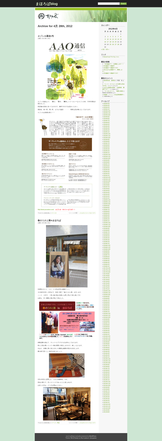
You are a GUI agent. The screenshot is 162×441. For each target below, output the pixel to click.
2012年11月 (106, 383)
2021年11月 (106, 179)
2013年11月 (106, 361)
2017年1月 (106, 289)
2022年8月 (106, 162)
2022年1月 (106, 175)
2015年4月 (106, 328)
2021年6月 (106, 188)
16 (105, 42)
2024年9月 (106, 116)
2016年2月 (106, 309)
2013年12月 (106, 359)
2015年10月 (106, 317)
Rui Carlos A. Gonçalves (89, 438)
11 (110, 39)
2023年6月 (106, 145)
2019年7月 (106, 232)
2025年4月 (106, 103)
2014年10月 (106, 340)
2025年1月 (106, 109)
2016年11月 (106, 292)
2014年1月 (106, 357)
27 (115, 44)
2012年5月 (106, 395)
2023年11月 (106, 135)
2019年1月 (106, 243)
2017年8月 (106, 275)
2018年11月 (106, 247)
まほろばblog (47, 4)
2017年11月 (106, 270)
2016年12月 (106, 291)
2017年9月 (106, 273)
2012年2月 (106, 400)
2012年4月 (106, 396)
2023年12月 (106, 133)
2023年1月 (106, 152)
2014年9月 (106, 342)
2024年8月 (106, 118)
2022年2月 (106, 173)
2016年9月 (106, 296)
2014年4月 (106, 351)
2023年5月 (106, 147)
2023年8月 (106, 141)
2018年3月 (106, 262)
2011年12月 (106, 404)
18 (110, 42)
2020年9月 (106, 205)
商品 (58, 422)
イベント (54, 422)
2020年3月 (106, 217)
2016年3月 (106, 308)
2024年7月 (106, 120)
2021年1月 (106, 198)
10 (108, 39)
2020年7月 (106, 209)
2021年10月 (106, 181)
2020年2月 (106, 219)
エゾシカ (54, 213)
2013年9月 (106, 364)
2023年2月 (106, 150)
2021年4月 (106, 192)
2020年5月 (106, 213)
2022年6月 (106, 166)
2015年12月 (106, 313)
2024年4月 (106, 126)
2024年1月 (106, 132)
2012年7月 (106, 391)
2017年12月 (106, 268)
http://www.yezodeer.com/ (46, 209)
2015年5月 (106, 326)
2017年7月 (106, 277)
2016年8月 (106, 298)
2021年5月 (106, 190)
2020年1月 (106, 221)
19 (113, 42)
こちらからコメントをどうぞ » (87, 213)
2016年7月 (106, 300)
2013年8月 (106, 366)
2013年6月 (106, 370)
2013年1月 (106, 379)
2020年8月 (106, 207)
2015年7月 (106, 323)
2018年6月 (106, 256)
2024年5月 (106, 124)
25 (110, 44)
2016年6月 (106, 302)
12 (113, 39)
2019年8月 (106, 230)
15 (121, 39)
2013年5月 (106, 372)
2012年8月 (106, 389)
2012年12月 (106, 381)
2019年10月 (106, 226)
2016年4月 (106, 306)
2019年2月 (106, 241)
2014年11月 (106, 338)
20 (115, 42)
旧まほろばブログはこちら (111, 56)
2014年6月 (106, 347)
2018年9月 (106, 251)
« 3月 (103, 49)
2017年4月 (106, 283)
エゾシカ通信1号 (46, 36)
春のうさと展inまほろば (49, 220)
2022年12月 (106, 154)
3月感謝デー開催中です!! (110, 67)
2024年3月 (106, 128)
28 (118, 44)
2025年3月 (106, 105)
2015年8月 (106, 321)
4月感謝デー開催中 (109, 66)
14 (118, 39)
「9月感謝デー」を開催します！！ (113, 64)
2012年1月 (106, 402)
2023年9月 (106, 139)
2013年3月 (106, 376)
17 (108, 42)
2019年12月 (106, 222)
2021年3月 (106, 194)
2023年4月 (106, 149)
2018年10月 (106, 249)
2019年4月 (106, 238)
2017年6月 (106, 279)
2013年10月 (106, 362)
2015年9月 (106, 319)
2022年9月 (106, 160)
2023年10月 (106, 137)
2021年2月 (106, 196)
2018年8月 (106, 253)
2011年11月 (106, 406)
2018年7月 (106, 255)
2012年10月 (106, 385)
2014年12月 (106, 336)
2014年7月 (106, 345)
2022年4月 (106, 169)
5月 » (107, 49)
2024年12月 (106, 111)
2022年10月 (106, 158)
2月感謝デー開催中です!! (110, 73)
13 (115, 39)
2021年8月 (106, 185)
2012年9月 (106, 387)
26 (113, 44)
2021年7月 (106, 186)
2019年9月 (106, 228)
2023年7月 (106, 143)
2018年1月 (106, 266)
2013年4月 (106, 374)
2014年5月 (106, 349)
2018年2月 (106, 264)
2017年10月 (106, 272)
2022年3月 (106, 171)
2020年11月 (106, 202)
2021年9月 (106, 183)
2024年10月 (106, 115)
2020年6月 (106, 211)
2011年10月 (106, 408)
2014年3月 (106, 353)
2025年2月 (106, 107)
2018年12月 (106, 245)
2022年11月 (106, 156)
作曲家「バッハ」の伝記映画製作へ (113, 94)
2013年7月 (106, 368)
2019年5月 (106, 236)
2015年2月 (106, 332)
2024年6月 (106, 122)
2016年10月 (106, 294)
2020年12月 (106, 200)
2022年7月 (106, 164)
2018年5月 (106, 258)
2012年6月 (106, 393)
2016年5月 (106, 304)
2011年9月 (106, 410)
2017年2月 (106, 287)
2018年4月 (106, 260)
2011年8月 (106, 412)
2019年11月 (106, 224)
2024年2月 (106, 130)
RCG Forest (74, 438)
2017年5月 (106, 281)
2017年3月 (106, 285)
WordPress (92, 436)
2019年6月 (106, 234)
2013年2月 (106, 378)
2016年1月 (106, 311)
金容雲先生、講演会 (109, 80)
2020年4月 (106, 215)
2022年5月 (106, 168)
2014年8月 (106, 343)
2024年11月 (106, 113)
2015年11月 (106, 315)
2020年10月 (106, 203)
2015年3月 (106, 330)
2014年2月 (106, 355)
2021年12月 (106, 177)
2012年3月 (106, 398)
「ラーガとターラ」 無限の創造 (113, 91)
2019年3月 (106, 239)
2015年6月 (106, 325)
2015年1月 (106, 334)
